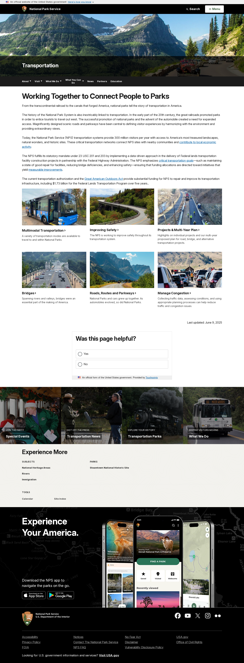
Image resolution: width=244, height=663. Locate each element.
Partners (102, 81)
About (25, 81)
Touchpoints (152, 377)
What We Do (52, 81)
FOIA (25, 647)
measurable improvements (45, 169)
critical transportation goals (176, 160)
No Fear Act (133, 637)
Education (116, 81)
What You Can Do (73, 81)
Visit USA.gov (109, 655)
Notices (78, 637)
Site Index (60, 498)
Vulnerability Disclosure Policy (144, 647)
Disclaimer (131, 642)
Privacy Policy (31, 642)
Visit (37, 81)
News (90, 81)
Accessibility (30, 637)
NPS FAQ (79, 647)
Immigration (29, 479)
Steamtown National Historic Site (109, 467)
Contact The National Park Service (95, 642)
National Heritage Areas (36, 467)
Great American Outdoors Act (103, 179)
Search (194, 9)
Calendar (27, 498)
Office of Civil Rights (189, 642)
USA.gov (182, 637)
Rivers (26, 473)
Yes (86, 354)
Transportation (40, 65)
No (86, 364)
